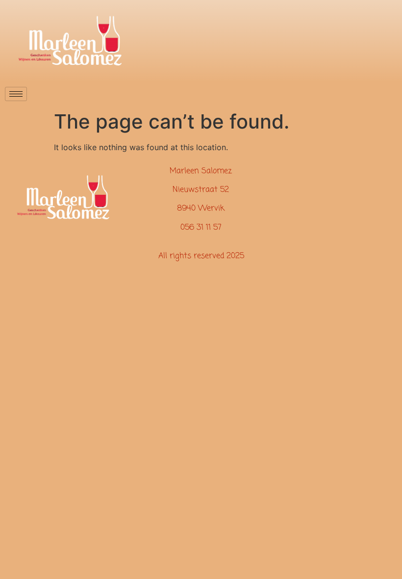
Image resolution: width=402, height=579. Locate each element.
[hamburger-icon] (16, 94)
